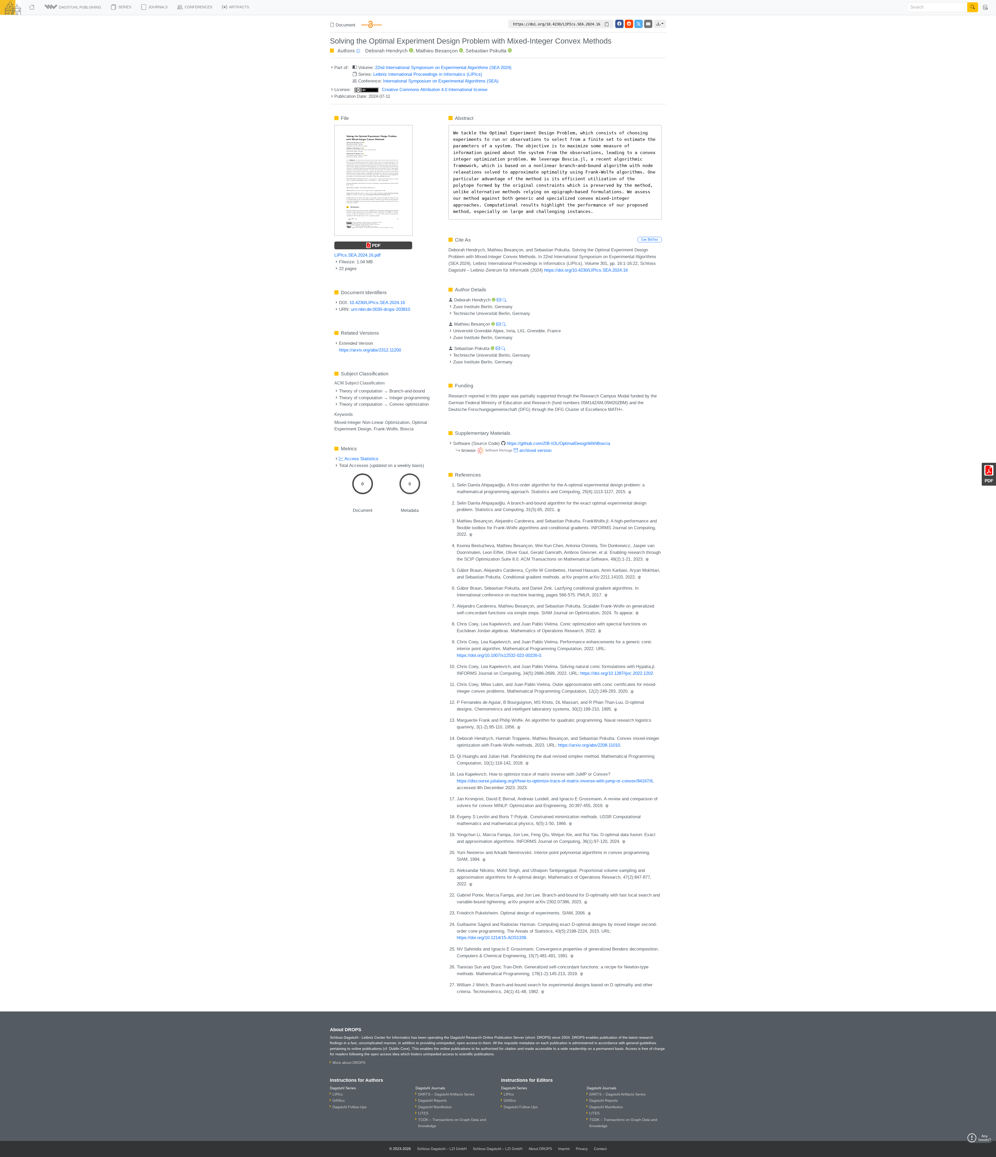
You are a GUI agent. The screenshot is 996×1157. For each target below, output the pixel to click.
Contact (600, 1149)
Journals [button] (157, 7)
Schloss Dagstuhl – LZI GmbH (442, 1149)
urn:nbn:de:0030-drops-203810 (380, 309)
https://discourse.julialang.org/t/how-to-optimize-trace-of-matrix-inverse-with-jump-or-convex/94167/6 (555, 780)
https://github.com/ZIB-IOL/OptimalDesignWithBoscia (558, 443)
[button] (73, 7)
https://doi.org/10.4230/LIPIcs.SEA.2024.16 (586, 270)
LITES (423, 1113)
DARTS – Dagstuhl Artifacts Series (446, 1094)
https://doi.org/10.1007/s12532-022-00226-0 (499, 655)
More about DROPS (349, 1062)
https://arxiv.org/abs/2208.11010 (589, 745)
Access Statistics (360, 458)
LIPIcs (338, 1094)
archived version (534, 450)
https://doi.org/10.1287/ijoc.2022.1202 (616, 673)
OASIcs (339, 1100)
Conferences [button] (198, 7)
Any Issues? (984, 1138)
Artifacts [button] (238, 7)
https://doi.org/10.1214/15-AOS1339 (491, 937)
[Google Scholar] (630, 491)
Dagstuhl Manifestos (435, 1107)
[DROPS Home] (32, 7)
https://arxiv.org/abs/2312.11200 (370, 350)
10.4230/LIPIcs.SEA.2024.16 (377, 302)
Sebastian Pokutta (486, 50)
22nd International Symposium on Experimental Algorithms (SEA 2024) (443, 67)
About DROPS (540, 1149)
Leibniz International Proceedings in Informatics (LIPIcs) (427, 74)
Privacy (582, 1149)
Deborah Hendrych (386, 50)
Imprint (564, 1149)
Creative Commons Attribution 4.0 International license (434, 89)
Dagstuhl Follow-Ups (349, 1107)
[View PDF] (373, 180)
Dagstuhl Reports (432, 1100)
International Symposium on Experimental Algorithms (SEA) (441, 81)
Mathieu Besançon (437, 50)
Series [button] (124, 7)
